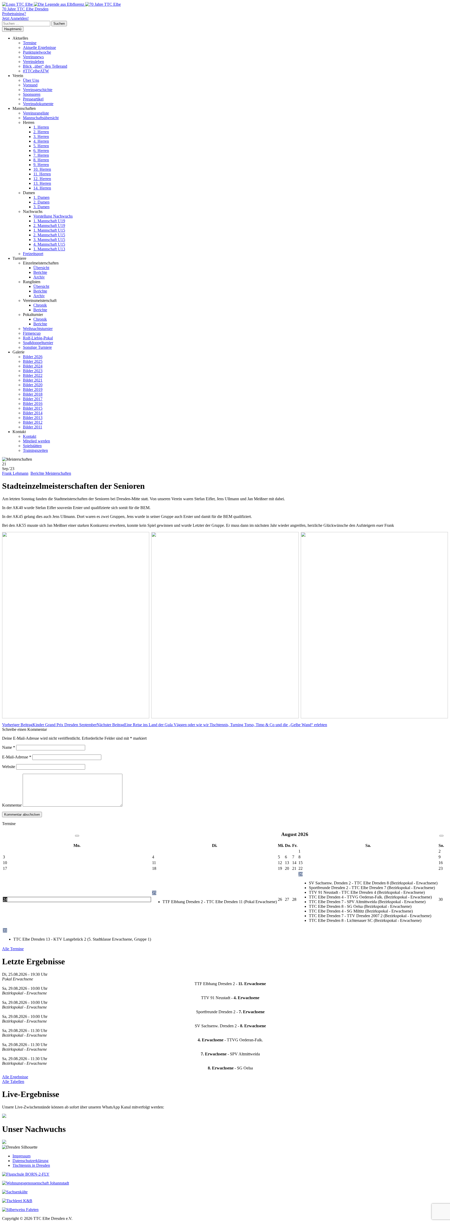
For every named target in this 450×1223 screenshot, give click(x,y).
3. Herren (41, 136)
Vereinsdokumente (38, 104)
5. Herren (41, 146)
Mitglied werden (36, 441)
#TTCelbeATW (36, 71)
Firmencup (32, 333)
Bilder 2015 (32, 408)
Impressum (21, 1156)
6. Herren (41, 150)
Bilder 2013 (32, 417)
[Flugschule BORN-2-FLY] (25, 1174)
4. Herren (41, 141)
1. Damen (41, 197)
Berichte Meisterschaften (50, 473)
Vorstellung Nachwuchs (53, 216)
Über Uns (31, 80)
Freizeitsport (33, 253)
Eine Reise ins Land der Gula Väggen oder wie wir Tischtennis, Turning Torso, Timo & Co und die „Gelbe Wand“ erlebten (212, 725)
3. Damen (41, 207)
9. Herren (41, 164)
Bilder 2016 (32, 403)
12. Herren (42, 178)
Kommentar (12, 805)
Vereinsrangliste (36, 113)
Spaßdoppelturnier (38, 342)
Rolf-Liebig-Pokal (38, 338)
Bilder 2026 (32, 356)
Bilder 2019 (32, 389)
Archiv (39, 277)
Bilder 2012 (32, 422)
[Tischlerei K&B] (17, 1201)
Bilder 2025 (32, 361)
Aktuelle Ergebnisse (39, 47)
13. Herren (42, 183)
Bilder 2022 (32, 375)
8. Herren (41, 160)
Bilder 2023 (32, 371)
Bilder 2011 (32, 427)
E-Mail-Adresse (16, 757)
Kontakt (29, 436)
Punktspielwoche (37, 52)
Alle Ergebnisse (15, 1077)
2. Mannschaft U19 (49, 225)
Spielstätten (32, 445)
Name (8, 747)
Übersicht (41, 267)
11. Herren (42, 174)
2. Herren (41, 132)
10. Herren (42, 169)
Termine (29, 43)
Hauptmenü (12, 29)
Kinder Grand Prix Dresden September (49, 725)
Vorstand (30, 85)
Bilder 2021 (32, 380)
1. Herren (41, 127)
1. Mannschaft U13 (49, 249)
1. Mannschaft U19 (49, 221)
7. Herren (41, 155)
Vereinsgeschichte (37, 89)
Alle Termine (13, 949)
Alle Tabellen (13, 1081)
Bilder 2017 (32, 399)
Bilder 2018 (32, 394)
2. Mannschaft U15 (49, 235)
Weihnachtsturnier (38, 328)
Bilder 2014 (32, 413)
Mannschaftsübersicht (41, 118)
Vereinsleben (33, 61)
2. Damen (41, 202)
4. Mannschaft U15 (49, 244)
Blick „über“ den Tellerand (45, 66)
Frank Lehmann (15, 473)
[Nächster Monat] (441, 836)
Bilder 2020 (32, 385)
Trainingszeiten (35, 450)
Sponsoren (31, 94)
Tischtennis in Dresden (31, 1165)
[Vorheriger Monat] (77, 836)
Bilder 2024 (32, 366)
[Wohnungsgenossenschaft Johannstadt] (35, 1183)
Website (8, 766)
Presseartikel (33, 99)
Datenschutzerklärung (30, 1160)
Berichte (40, 272)
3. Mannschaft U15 (49, 239)
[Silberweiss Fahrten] (20, 1209)
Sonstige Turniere (37, 347)
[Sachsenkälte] (15, 1192)
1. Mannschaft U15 (49, 230)
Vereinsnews (33, 57)
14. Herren (42, 188)
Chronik (40, 305)
